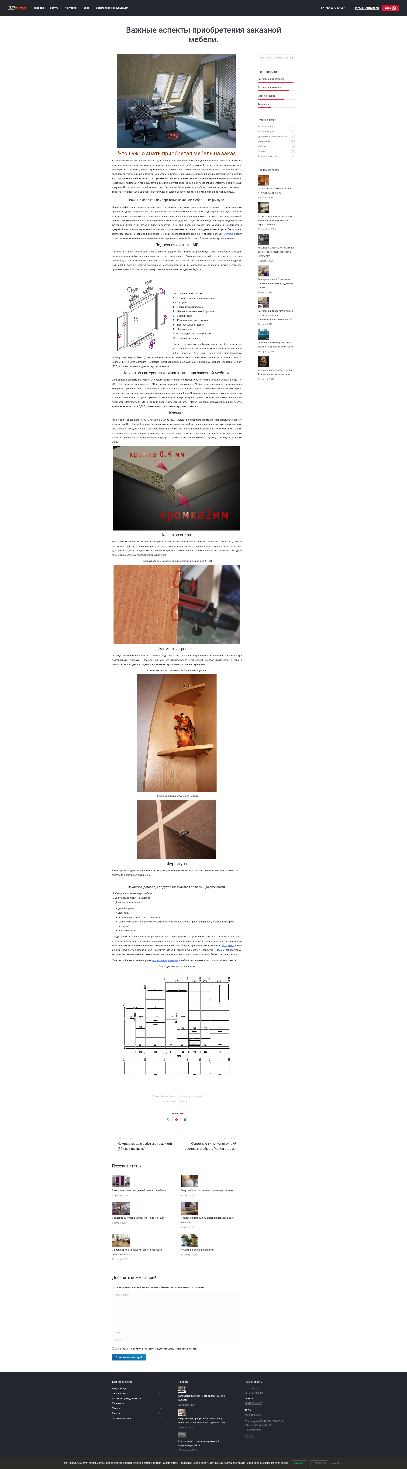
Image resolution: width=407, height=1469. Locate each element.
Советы (172, 1096)
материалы (183, 1101)
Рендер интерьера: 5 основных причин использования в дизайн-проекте (275, 283)
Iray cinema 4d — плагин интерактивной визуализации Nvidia (198, 1443)
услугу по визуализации (165, 960)
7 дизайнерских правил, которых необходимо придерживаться (137, 1252)
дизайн (173, 1101)
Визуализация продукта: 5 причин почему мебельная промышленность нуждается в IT (275, 315)
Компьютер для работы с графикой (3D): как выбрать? (201, 1397)
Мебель (164, 1096)
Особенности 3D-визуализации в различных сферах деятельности (275, 344)
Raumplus (228, 233)
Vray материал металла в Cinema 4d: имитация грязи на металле (275, 372)
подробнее (336, 1463)
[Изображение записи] (121, 1181)
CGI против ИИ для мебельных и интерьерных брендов (274, 190)
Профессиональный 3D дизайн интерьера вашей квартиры (207, 1220)
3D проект (227, 945)
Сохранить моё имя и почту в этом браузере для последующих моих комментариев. (156, 1349)
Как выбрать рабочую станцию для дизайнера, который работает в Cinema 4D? (276, 251)
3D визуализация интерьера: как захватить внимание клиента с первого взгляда (275, 220)
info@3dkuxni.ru (367, 8)
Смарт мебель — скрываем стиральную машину (207, 1190)
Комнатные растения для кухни (198, 1249)
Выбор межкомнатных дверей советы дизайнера (139, 1190)
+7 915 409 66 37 (253, 1403)
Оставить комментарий (190, 1096)
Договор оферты (253, 1429)
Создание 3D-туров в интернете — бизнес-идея (138, 1217)
